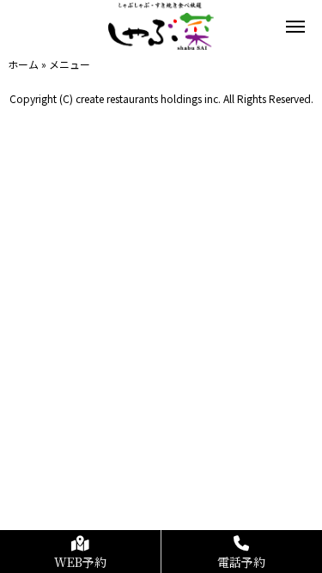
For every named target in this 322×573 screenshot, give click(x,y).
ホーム (23, 64)
